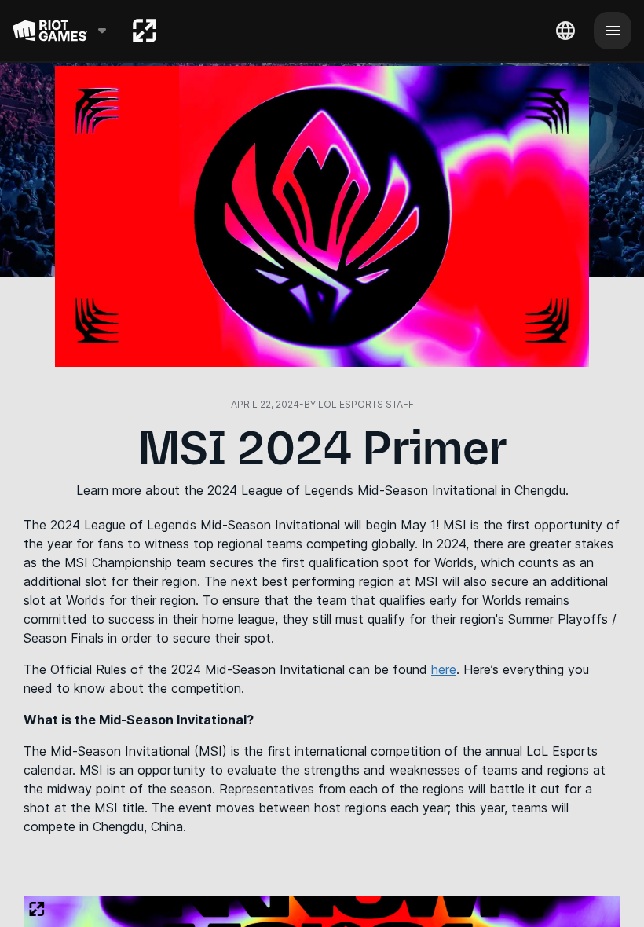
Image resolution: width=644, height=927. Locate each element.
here (443, 669)
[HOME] (144, 30)
